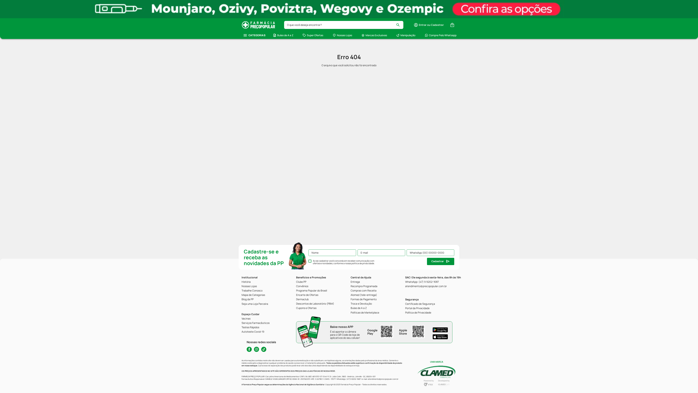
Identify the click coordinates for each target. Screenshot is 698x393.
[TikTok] (263, 349)
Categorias (256, 35)
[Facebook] (249, 349)
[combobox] (344, 25)
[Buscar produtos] (399, 25)
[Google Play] (440, 329)
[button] (428, 25)
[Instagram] (256, 349)
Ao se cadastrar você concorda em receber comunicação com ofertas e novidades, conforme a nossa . (344, 262)
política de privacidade (362, 263)
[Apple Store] (440, 336)
